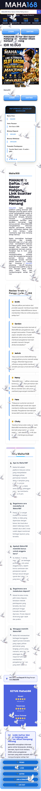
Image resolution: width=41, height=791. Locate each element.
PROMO (21, 762)
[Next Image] (37, 66)
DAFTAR (30, 31)
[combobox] (18, 12)
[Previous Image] (3, 66)
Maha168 (12, 208)
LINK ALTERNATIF (22, 779)
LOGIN (11, 31)
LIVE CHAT (22, 784)
